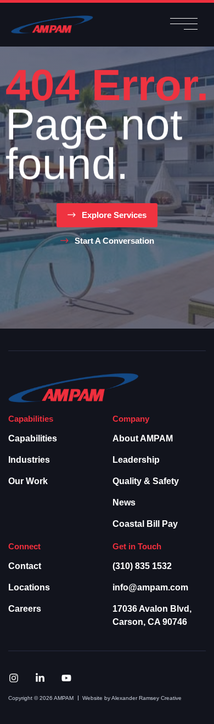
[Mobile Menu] (184, 25)
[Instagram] (14, 678)
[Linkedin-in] (40, 678)
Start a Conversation (114, 240)
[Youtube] (66, 678)
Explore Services (114, 215)
